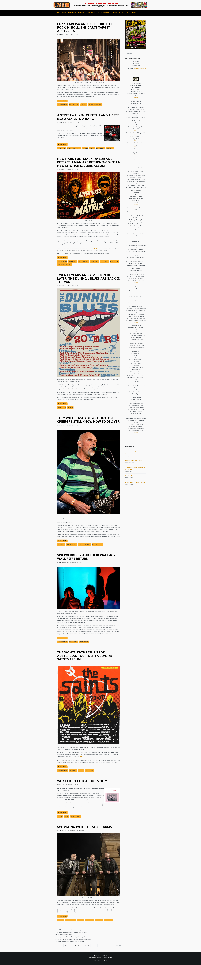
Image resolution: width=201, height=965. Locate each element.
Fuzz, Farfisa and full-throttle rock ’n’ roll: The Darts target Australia (85, 27)
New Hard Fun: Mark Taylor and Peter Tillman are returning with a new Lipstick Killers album (88, 162)
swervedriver (73, 641)
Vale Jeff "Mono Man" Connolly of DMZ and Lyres (69, 930)
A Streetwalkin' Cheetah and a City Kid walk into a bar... (88, 116)
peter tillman (94, 261)
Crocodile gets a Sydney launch (64, 934)
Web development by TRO (100, 960)
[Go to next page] (95, 945)
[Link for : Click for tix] (135, 34)
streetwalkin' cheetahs (74, 148)
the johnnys (61, 544)
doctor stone (114, 261)
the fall (66, 816)
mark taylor (72, 261)
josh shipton (89, 920)
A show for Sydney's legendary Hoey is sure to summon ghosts (73, 939)
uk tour (81, 770)
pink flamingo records (64, 264)
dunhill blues (62, 407)
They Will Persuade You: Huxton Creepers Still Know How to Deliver (88, 419)
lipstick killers (62, 261)
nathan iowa (99, 920)
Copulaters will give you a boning (135, 482)
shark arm (61, 920)
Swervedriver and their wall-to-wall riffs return (86, 556)
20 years (70, 407)
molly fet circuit (76, 816)
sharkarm (81, 920)
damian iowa (108, 920)
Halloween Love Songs (95, 104)
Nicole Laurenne (74, 104)
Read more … (63, 101)
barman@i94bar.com (140, 68)
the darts (84, 104)
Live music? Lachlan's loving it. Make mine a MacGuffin (71, 932)
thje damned (72, 770)
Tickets (136, 97)
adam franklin (84, 641)
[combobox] (135, 53)
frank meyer (61, 148)
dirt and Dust (100, 148)
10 (92, 945)
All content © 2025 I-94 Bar (100, 955)
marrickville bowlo (84, 544)
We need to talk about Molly (82, 781)
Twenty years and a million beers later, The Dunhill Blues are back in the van (88, 278)
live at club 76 (89, 770)
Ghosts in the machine (132, 475)
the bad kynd (104, 261)
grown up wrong (83, 261)
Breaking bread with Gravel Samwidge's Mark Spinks (70, 937)
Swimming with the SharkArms (84, 827)
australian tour (62, 104)
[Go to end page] (98, 945)
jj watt (92, 148)
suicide (60, 816)
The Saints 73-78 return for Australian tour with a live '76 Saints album (84, 656)
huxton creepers (97, 544)
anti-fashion (109, 148)
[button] (82, 13)
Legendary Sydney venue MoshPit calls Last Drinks (69, 941)
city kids (85, 148)
